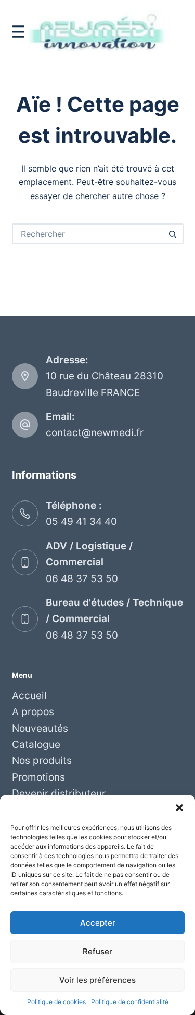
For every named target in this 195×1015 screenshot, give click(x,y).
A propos (33, 712)
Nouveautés (40, 728)
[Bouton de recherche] (173, 233)
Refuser (97, 951)
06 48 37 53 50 (82, 579)
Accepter (97, 923)
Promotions (38, 777)
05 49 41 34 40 (81, 522)
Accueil (29, 696)
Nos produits (42, 761)
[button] (179, 807)
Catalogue (36, 744)
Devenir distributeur (59, 793)
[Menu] (20, 31)
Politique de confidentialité (129, 1002)
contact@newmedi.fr (95, 433)
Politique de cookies (56, 1002)
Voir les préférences (97, 980)
